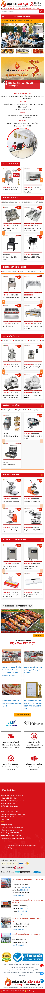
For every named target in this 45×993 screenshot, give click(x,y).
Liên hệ (38, 20)
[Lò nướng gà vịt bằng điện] (37, 51)
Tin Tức (11, 20)
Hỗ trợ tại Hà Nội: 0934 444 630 (11, 830)
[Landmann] (11, 724)
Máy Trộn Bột (34, 410)
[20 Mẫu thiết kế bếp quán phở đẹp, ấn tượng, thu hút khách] (33, 656)
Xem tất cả (38, 635)
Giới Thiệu (29, 20)
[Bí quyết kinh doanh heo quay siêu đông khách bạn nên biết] (11, 689)
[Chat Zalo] (42, 982)
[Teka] (33, 724)
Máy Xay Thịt (34, 340)
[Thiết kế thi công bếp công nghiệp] (22, 51)
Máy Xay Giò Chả (20, 340)
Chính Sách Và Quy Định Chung (13, 795)
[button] (4, 35)
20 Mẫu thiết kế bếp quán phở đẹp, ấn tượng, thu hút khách (33, 669)
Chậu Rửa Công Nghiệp (27, 271)
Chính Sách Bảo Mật (9, 803)
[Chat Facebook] (42, 975)
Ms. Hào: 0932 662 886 (25, 981)
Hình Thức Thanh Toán (10, 811)
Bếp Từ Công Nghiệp (9, 271)
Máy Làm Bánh (21, 410)
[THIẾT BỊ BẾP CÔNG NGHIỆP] (22, 35)
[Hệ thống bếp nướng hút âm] (7, 51)
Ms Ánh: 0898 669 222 (25, 972)
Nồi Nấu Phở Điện (26, 202)
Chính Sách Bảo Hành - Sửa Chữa (13, 814)
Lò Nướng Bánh (7, 410)
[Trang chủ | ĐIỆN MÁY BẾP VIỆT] (15, 3)
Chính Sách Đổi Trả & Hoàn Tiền (13, 817)
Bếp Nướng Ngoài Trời (9, 202)
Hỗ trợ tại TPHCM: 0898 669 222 (12, 827)
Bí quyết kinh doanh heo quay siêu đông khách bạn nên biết (11, 703)
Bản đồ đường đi (18, 895)
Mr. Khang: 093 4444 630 (25, 976)
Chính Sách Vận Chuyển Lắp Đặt (13, 801)
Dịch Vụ (4, 20)
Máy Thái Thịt (6, 340)
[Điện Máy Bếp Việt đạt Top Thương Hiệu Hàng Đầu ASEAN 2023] (33, 689)
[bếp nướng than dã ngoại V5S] (22, 621)
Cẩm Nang (20, 20)
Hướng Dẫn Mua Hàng (9, 798)
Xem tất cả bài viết (22, 714)
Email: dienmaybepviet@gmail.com (12, 838)
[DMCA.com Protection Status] (6, 957)
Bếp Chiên (39, 202)
